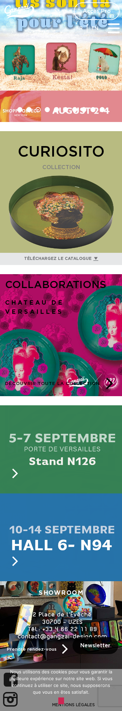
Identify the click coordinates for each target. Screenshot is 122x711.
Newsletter (95, 645)
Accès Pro (97, 11)
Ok (61, 701)
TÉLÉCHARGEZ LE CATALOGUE (58, 258)
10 (102, 109)
